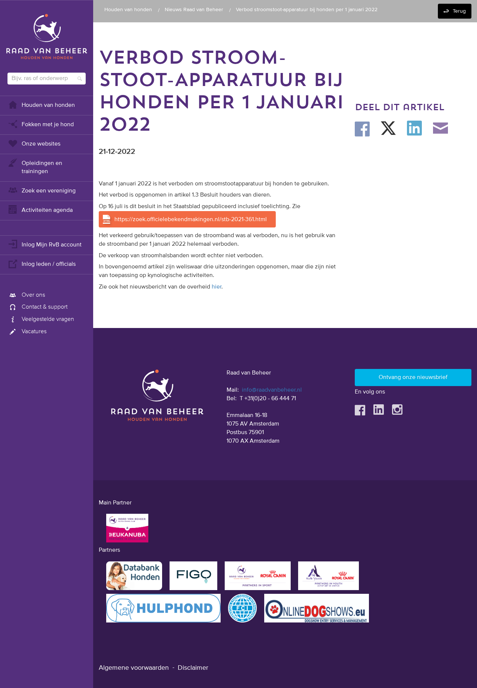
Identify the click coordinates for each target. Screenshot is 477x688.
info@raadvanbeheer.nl (272, 390)
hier (216, 287)
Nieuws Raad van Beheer (194, 9)
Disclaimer (193, 668)
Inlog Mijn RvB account (52, 245)
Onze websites (41, 144)
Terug (459, 11)
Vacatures (34, 332)
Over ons (33, 295)
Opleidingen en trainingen (42, 167)
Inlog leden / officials (49, 264)
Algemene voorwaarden (134, 668)
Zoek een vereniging (49, 191)
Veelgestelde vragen (48, 319)
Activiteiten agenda (47, 210)
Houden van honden (48, 105)
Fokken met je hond (48, 125)
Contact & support (44, 307)
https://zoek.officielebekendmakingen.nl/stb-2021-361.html (190, 220)
